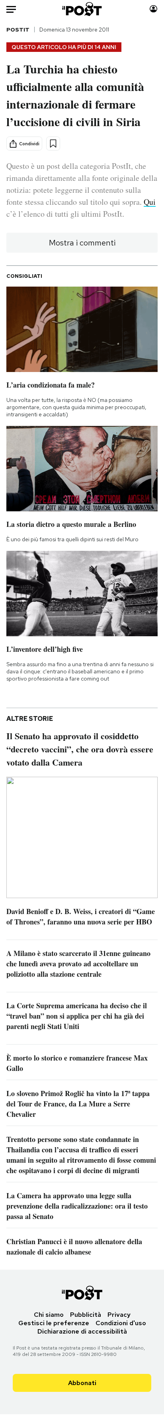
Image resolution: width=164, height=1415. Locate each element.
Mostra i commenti (82, 242)
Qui (150, 201)
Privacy (119, 1314)
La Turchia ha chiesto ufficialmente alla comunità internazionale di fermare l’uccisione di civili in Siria (75, 95)
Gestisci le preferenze (53, 1323)
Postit (17, 29)
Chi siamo (49, 1314)
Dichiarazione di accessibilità (82, 1331)
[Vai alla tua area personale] (153, 9)
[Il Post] (82, 9)
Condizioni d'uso (121, 1323)
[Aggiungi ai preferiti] (53, 143)
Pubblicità (85, 1314)
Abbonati (82, 1383)
